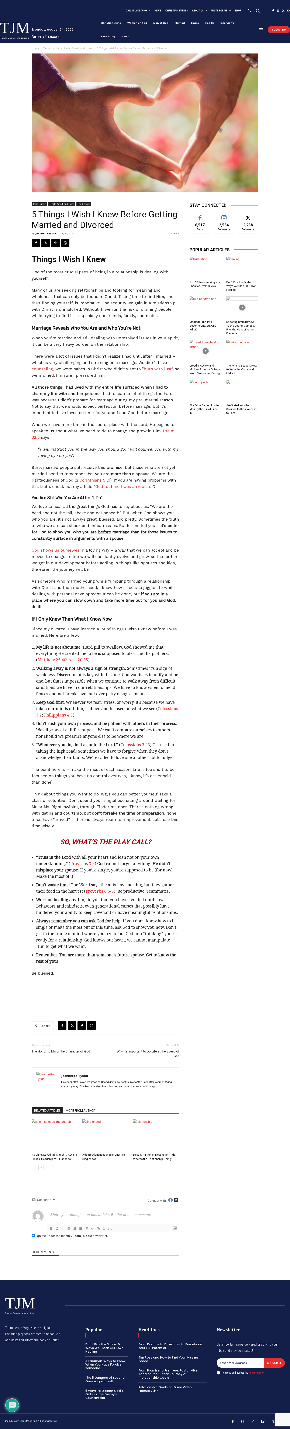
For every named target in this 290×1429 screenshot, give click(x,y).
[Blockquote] (87, 1228)
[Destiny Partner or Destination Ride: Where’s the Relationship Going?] (156, 1135)
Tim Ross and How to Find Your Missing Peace (168, 1359)
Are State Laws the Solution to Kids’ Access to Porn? (241, 409)
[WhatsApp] (65, 243)
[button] (258, 11)
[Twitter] (283, 10)
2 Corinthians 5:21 (93, 480)
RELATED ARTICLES (47, 1110)
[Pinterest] (55, 243)
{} (104, 1228)
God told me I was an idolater (124, 486)
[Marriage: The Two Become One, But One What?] (206, 307)
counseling (42, 369)
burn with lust (158, 369)
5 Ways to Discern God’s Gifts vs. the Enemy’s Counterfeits (104, 1394)
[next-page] (41, 1167)
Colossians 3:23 (135, 744)
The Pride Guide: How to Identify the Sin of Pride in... (204, 409)
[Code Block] (93, 1228)
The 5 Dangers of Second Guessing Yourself (105, 1379)
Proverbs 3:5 (82, 863)
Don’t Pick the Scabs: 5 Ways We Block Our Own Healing (241, 286)
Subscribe (274, 1363)
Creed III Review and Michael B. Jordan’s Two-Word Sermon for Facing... (206, 369)
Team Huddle (51, 48)
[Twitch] (263, 1422)
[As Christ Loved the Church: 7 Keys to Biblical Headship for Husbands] (55, 1135)
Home (35, 48)
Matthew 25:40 (52, 660)
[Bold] (51, 1228)
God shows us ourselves (55, 550)
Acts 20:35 (78, 660)
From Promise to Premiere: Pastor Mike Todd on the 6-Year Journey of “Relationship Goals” (167, 1374)
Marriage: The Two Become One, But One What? (203, 325)
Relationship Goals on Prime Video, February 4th (165, 1389)
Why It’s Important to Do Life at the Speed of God (148, 1054)
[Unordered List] (81, 1228)
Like (200, 215)
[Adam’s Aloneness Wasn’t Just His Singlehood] (105, 1135)
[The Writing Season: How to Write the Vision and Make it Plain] (242, 351)
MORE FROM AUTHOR (80, 1110)
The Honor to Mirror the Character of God (61, 1051)
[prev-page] (34, 1167)
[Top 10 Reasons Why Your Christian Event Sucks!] (206, 268)
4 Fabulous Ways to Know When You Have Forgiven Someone (105, 1364)
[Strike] (69, 1228)
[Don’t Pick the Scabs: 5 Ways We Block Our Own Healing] (242, 268)
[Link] (99, 1228)
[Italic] (57, 1228)
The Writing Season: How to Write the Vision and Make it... (241, 369)
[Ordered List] (75, 1228)
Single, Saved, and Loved (78, 48)
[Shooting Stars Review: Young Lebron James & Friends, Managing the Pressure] (242, 307)
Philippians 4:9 (58, 715)
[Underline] (63, 1228)
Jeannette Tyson (45, 233)
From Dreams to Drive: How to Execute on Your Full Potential (170, 1346)
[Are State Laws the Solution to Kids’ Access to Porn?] (242, 391)
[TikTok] (253, 1422)
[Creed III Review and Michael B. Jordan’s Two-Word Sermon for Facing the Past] (206, 351)
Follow (224, 215)
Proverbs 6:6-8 (100, 891)
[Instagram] (278, 10)
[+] (110, 1228)
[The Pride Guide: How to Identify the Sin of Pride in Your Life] (206, 391)
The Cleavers (84, 203)
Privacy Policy (256, 1372)
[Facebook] (273, 10)
